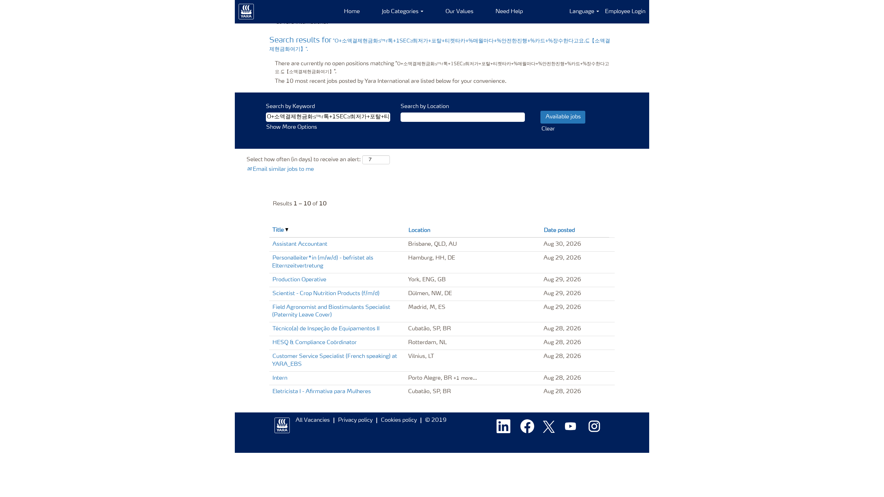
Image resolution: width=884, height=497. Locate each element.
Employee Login (625, 11)
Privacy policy (355, 420)
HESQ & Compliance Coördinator (314, 342)
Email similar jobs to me (282, 169)
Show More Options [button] (291, 127)
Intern (279, 378)
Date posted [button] (559, 230)
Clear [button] (548, 129)
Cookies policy (399, 420)
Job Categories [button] (401, 11)
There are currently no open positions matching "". (442, 68)
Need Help (509, 11)
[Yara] (246, 11)
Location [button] (419, 230)
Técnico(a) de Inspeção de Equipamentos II (325, 329)
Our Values (459, 11)
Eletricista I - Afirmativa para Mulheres (321, 391)
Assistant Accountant (299, 244)
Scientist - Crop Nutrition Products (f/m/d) (325, 293)
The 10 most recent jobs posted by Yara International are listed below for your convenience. (391, 81)
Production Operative (299, 280)
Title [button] (278, 230)
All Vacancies (313, 420)
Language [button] (582, 11)
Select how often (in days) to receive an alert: (304, 160)
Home (352, 11)
